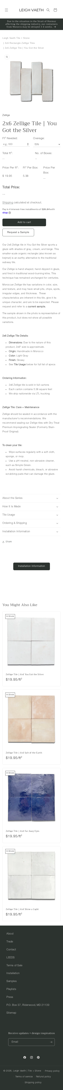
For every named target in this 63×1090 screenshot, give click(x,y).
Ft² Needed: (10, 138)
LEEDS (10, 957)
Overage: (39, 138)
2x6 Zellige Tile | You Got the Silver (24, 48)
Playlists (11, 989)
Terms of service (24, 1077)
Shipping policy (33, 1082)
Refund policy (43, 1077)
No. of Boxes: (43, 153)
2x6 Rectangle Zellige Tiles (20, 43)
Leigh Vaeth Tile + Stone (16, 38)
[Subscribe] (51, 1042)
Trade (9, 941)
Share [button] (9, 542)
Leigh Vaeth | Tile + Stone (27, 1071)
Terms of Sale (14, 965)
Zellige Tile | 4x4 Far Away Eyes (22, 831)
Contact (11, 949)
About (10, 934)
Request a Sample (18, 232)
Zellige (6, 115)
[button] (6, 10)
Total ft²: (7, 153)
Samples (11, 981)
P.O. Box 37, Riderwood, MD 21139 (27, 1005)
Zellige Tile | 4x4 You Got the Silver (25, 674)
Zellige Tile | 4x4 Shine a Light (22, 909)
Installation (13, 973)
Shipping (7, 202)
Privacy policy (52, 1071)
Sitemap (11, 1013)
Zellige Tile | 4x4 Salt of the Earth (24, 753)
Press (9, 997)
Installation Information (31, 566)
